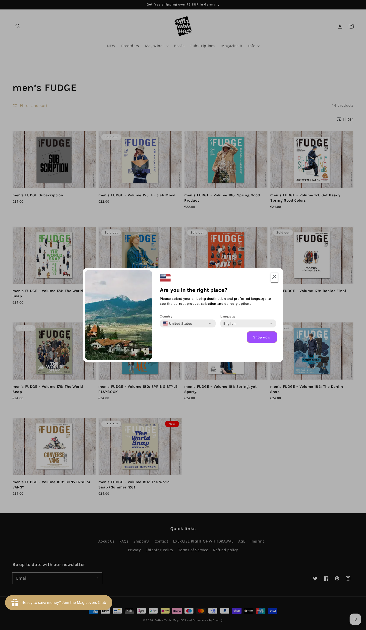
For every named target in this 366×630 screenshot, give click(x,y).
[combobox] (177, 323)
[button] (274, 277)
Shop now (262, 337)
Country (166, 316)
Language (228, 316)
